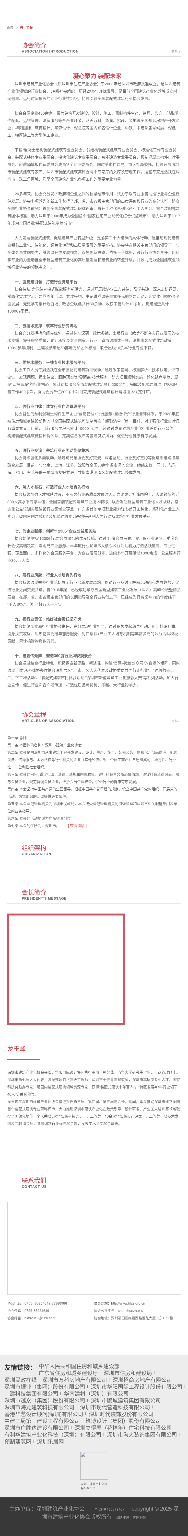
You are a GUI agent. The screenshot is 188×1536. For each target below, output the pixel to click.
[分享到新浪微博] (96, 1532)
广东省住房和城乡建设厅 (68, 1372)
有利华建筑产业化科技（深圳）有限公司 (52, 1434)
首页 (10, 27)
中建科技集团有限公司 (31, 1393)
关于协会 (26, 27)
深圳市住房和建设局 (128, 1372)
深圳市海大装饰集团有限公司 (142, 1434)
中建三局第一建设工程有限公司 (42, 1420)
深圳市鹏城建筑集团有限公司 (126, 1400)
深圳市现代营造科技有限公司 (115, 1407)
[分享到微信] (85, 1532)
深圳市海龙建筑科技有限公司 (39, 1407)
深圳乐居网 (50, 1441)
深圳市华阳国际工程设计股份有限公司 (136, 1386)
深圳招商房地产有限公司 (142, 1379)
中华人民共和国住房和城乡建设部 (79, 1365)
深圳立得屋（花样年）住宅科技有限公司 (123, 1427)
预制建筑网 (17, 1441)
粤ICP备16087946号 (110, 1509)
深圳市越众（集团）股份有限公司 (44, 1400)
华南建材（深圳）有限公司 (96, 1393)
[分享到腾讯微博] (107, 1532)
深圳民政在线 (20, 1379)
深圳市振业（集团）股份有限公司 (44, 1386)
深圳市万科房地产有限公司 (74, 1379)
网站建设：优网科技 (131, 1517)
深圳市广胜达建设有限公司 (36, 1427)
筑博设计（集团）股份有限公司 (123, 1420)
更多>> (176, 51)
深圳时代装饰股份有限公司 (121, 1413)
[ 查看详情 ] (77, 825)
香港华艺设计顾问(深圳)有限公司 (43, 1413)
